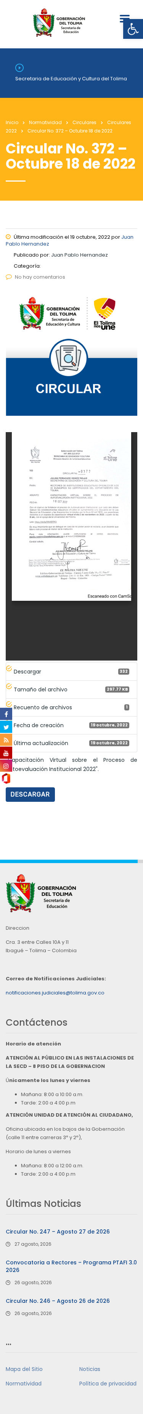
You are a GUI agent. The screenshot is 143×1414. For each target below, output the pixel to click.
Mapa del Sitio (24, 1369)
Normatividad (24, 1383)
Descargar (30, 794)
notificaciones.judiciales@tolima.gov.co (55, 992)
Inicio (12, 122)
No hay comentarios (40, 277)
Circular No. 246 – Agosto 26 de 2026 (58, 1301)
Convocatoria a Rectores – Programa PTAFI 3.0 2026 (71, 1266)
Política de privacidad (108, 1383)
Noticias (89, 1369)
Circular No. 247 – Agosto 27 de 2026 (58, 1231)
